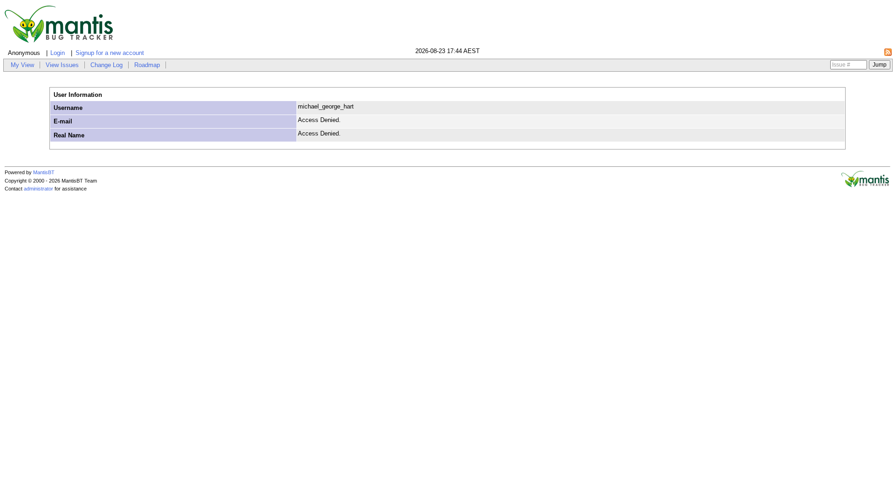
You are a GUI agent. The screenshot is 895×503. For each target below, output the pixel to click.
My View (22, 64)
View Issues (62, 64)
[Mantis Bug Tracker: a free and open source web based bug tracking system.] (865, 185)
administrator (38, 188)
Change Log (106, 64)
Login (57, 52)
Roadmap (147, 64)
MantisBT (44, 172)
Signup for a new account (110, 52)
